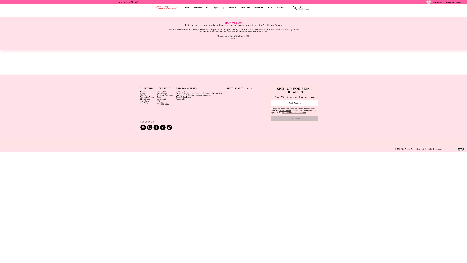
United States (234, 88)
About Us (143, 91)
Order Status (161, 91)
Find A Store (144, 103)
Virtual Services (163, 103)
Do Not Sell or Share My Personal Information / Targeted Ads (199, 93)
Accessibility (180, 99)
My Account (161, 99)
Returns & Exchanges (165, 95)
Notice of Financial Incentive (294, 113)
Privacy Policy (181, 91)
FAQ (158, 101)
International (144, 101)
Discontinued (145, 99)
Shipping (160, 97)
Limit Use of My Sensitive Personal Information (193, 95)
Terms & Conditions (183, 97)
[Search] (294, 7)
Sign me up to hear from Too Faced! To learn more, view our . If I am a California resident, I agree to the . (293, 111)
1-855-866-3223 (163, 105)
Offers (142, 93)
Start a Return (162, 93)
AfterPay (143, 95)
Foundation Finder (147, 97)
